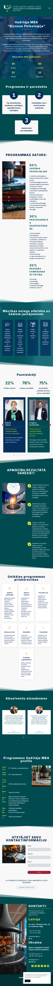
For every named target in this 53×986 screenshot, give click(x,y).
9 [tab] (31, 455)
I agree (27, 980)
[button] (26, 887)
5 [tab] (22, 455)
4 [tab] (20, 455)
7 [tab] (26, 455)
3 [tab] (18, 455)
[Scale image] (13, 720)
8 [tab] (29, 455)
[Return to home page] (22, 8)
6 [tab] (24, 455)
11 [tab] (35, 455)
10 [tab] (33, 455)
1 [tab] (14, 455)
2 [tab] (16, 455)
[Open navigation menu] (49, 8)
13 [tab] (39, 455)
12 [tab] (37, 455)
